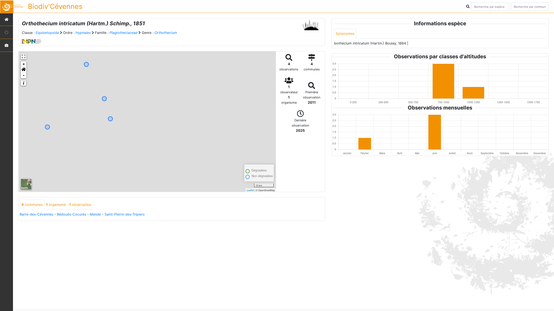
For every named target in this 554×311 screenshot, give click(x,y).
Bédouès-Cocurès (71, 214)
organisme (56, 204)
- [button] (24, 75)
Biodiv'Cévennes (55, 6)
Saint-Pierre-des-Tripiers (125, 214)
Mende (95, 214)
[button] (23, 70)
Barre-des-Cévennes (36, 214)
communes (32, 204)
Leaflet (250, 190)
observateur (80, 204)
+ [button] (24, 64)
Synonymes (345, 33)
